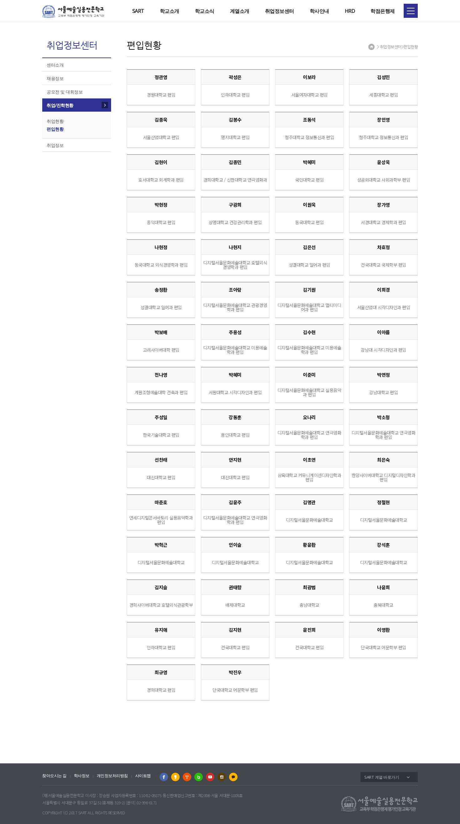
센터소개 (55, 65)
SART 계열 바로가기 (381, 777)
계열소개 (239, 11)
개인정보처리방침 (112, 776)
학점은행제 (383, 11)
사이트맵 (143, 776)
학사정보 (81, 776)
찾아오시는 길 (54, 776)
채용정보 (55, 78)
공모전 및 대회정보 (65, 92)
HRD (350, 11)
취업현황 (55, 121)
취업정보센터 (279, 11)
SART (138, 11)
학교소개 (169, 11)
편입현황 (55, 129)
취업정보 (55, 145)
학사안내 (319, 11)
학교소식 (204, 11)
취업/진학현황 (60, 105)
